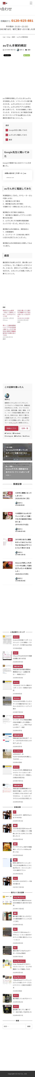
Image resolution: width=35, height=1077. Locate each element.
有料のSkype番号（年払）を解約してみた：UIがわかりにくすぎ (9, 313)
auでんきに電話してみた (18, 135)
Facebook (17, 433)
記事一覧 (25, 428)
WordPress (26, 436)
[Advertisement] (17, 76)
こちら (14, 423)
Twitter (8, 433)
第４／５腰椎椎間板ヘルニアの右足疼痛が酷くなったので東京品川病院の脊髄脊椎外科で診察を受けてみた (9, 330)
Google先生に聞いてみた (18, 130)
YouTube (18, 436)
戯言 (29, 50)
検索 (28, 1026)
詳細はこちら (11, 428)
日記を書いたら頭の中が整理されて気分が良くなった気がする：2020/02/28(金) (24, 314)
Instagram (9, 436)
